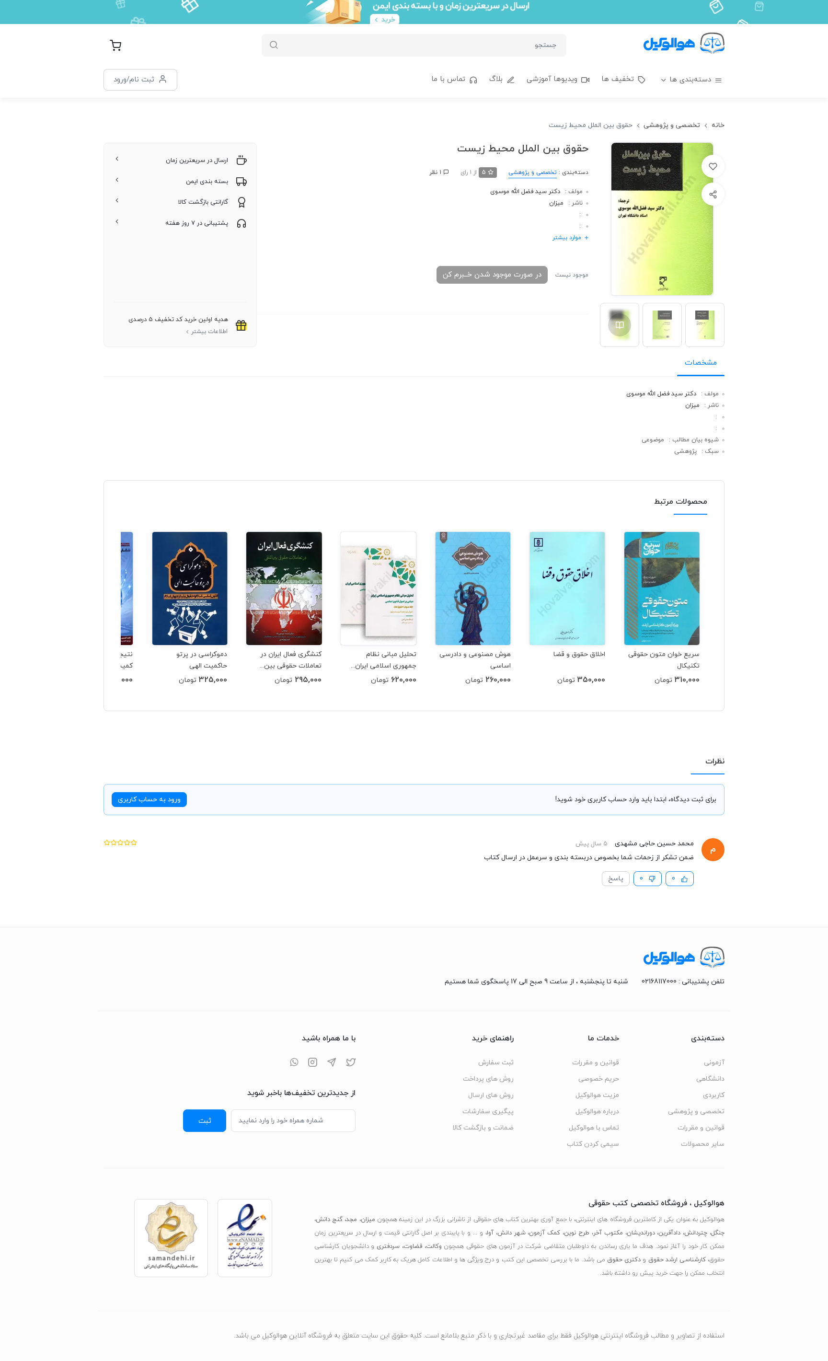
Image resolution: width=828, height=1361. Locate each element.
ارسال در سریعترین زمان (197, 160)
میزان (556, 203)
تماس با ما (448, 79)
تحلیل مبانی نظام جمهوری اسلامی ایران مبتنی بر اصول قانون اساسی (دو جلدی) (385, 660)
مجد (351, 1219)
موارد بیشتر (566, 238)
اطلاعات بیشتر (209, 331)
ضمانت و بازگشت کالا (483, 1127)
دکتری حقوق (624, 1260)
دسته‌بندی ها (690, 80)
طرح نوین (576, 1233)
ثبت (204, 1121)
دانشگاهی (710, 1079)
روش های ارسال (491, 1095)
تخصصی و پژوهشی (672, 125)
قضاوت (412, 1246)
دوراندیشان (641, 1233)
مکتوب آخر (608, 1233)
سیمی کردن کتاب (593, 1144)
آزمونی (714, 1062)
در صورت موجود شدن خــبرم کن (492, 274)
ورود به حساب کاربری (149, 799)
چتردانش (695, 1233)
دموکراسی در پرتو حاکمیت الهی (201, 660)
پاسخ (615, 878)
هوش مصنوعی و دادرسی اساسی (475, 660)
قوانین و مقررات (701, 1127)
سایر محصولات (702, 1144)
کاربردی (713, 1095)
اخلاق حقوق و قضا (579, 654)
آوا (490, 1233)
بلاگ (496, 79)
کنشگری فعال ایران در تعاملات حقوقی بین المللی (291, 660)
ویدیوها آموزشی (552, 79)
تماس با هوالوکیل (594, 1127)
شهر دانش (511, 1233)
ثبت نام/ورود (134, 79)
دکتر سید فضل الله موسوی (525, 191)
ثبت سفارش (496, 1062)
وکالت (434, 1246)
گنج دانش (329, 1219)
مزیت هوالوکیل (597, 1095)
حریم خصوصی (598, 1079)
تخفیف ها (617, 79)
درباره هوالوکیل (597, 1111)
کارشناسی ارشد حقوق (677, 1260)
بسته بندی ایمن (207, 181)
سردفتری (388, 1246)
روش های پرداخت (488, 1079)
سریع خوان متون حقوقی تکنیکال (664, 660)
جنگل (717, 1233)
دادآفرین (669, 1233)
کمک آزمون (544, 1233)
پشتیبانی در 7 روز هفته (196, 223)
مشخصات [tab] (701, 363)
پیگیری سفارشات (488, 1111)
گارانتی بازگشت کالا (203, 202)
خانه (718, 125)
